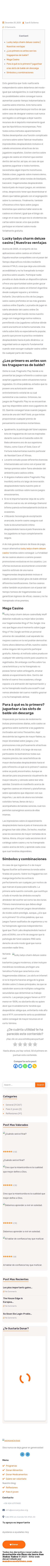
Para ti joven (12, 1109)
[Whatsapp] (25, 1066)
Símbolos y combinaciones (20, 72)
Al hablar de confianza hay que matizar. (22, 1265)
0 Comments (10, 27)
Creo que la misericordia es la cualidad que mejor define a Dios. (24, 1195)
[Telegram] (30, 1066)
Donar (15, 1544)
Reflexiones (11, 1113)
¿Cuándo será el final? (14, 1160)
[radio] (15, 1045)
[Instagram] (27, 1454)
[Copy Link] (34, 1066)
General (9, 1105)
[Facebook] (15, 1066)
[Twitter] (20, 1066)
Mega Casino (13, 59)
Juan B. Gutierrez (32, 23)
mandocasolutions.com (17, 1561)
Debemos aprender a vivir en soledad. (21, 1231)
